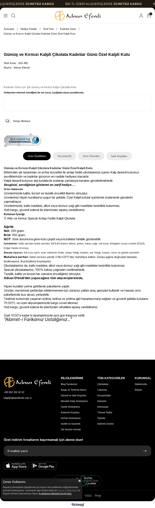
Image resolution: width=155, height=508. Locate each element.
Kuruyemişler (104, 395)
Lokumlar (102, 390)
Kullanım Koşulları (70, 412)
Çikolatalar (102, 384)
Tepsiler (101, 418)
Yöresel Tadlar (104, 412)
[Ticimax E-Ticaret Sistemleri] (77, 505)
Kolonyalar (102, 407)
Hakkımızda (141, 384)
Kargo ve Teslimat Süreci (73, 390)
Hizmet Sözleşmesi (71, 418)
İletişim (138, 390)
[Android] (43, 466)
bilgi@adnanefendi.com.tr (18, 397)
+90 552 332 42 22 (14, 392)
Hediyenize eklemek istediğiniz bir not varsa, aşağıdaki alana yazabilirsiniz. (44, 92)
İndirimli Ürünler (105, 424)
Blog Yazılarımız (69, 384)
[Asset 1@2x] (27, 382)
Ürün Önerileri (91, 156)
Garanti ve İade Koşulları (73, 395)
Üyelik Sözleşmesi (70, 407)
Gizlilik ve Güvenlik (70, 424)
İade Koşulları (119, 156)
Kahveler (102, 401)
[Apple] (16, 466)
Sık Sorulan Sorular (71, 429)
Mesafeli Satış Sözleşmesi (74, 401)
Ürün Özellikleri (37, 156)
